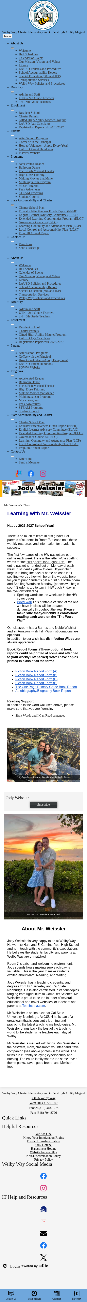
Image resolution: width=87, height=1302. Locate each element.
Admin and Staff (29, 94)
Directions (25, 244)
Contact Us (11, 1298)
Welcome (25, 50)
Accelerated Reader (31, 164)
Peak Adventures (29, 189)
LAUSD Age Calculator (34, 123)
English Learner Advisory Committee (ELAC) (48, 215)
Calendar (56, 1298)
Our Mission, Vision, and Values (39, 61)
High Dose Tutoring (32, 174)
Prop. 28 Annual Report (34, 233)
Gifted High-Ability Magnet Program (42, 120)
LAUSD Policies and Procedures (40, 69)
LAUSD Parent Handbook (36, 149)
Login (11, 1266)
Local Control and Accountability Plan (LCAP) (49, 229)
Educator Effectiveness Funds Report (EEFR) (48, 211)
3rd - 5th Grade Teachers (35, 101)
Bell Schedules (28, 54)
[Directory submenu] (12, 91)
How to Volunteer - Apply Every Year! (43, 145)
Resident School (29, 112)
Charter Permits (29, 116)
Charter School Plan (32, 207)
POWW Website (29, 153)
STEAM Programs (31, 193)
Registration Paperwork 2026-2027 (41, 127)
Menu (7, 36)
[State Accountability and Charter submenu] (12, 205)
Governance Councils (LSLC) (38, 222)
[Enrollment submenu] (12, 110)
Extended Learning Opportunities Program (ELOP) (51, 218)
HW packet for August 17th (46, 562)
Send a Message (29, 247)
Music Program (28, 185)
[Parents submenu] (12, 135)
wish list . (38, 631)
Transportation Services (34, 80)
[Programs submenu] (12, 161)
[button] (12, 262)
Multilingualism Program (35, 182)
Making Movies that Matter (36, 178)
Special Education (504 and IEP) (40, 76)
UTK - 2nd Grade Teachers (36, 98)
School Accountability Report (38, 72)
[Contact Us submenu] (12, 241)
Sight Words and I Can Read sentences (40, 715)
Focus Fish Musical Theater (36, 171)
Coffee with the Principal (35, 142)
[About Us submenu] (12, 48)
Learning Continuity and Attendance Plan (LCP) (50, 226)
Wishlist (71, 627)
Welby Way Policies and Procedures (42, 83)
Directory (76, 1298)
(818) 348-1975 (48, 1108)
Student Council (29, 196)
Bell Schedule (34, 1298)
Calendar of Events (31, 58)
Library (23, 65)
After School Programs (33, 138)
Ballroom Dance (29, 167)
